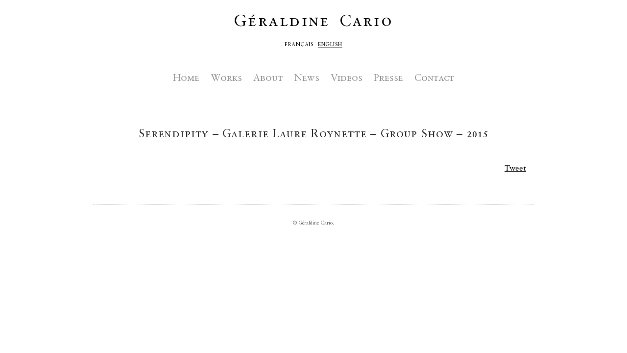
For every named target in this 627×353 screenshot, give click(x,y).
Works (226, 78)
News (306, 78)
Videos (346, 78)
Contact (434, 78)
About (268, 78)
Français (299, 45)
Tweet (515, 169)
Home (186, 78)
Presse (388, 78)
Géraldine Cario (313, 22)
